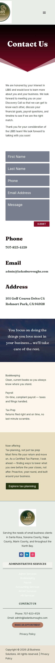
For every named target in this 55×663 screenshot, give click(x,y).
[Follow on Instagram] (32, 554)
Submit (41, 224)
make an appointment (27, 625)
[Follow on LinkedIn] (27, 554)
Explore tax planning (22, 486)
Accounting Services (27, 587)
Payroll (27, 582)
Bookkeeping (27, 578)
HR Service (27, 595)
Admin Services (27, 573)
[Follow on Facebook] (21, 554)
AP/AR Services (27, 591)
